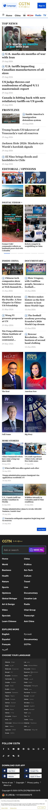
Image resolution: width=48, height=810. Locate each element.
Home (9, 15)
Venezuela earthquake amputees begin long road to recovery (23, 519)
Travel (27, 581)
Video (5, 609)
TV (44, 15)
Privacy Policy (4, 808)
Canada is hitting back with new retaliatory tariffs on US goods (23, 99)
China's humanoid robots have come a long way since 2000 (12, 459)
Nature (5, 581)
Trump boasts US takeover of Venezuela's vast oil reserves (20, 131)
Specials (6, 615)
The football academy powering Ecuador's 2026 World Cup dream (35, 319)
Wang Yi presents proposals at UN (12, 318)
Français (6, 644)
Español (6, 639)
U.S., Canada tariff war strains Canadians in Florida (11, 499)
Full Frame (6, 434)
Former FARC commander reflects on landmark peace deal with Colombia (12, 247)
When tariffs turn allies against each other (21, 468)
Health (5, 575)
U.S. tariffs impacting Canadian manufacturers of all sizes (23, 70)
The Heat (5, 391)
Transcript (29, 615)
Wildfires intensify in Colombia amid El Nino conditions (34, 499)
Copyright (20, 782)
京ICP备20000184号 (31, 790)
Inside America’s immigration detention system (33, 117)
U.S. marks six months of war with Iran (23, 55)
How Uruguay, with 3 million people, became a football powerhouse (34, 282)
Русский (28, 634)
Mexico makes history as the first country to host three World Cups (34, 301)
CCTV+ (27, 644)
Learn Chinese (9, 621)
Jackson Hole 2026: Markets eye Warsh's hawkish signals (22, 145)
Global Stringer (9, 598)
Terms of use (7, 782)
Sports (5, 587)
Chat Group (30, 609)
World (5, 564)
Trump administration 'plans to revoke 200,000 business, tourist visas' (21, 510)
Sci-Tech (28, 570)
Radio (38, 15)
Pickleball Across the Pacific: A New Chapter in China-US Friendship (12, 301)
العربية (5, 649)
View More (41, 529)
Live (31, 15)
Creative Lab (30, 598)
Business (6, 570)
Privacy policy (33, 782)
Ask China (29, 621)
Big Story (28, 434)
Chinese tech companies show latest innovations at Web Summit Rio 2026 (12, 282)
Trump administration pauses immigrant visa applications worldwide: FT (20, 476)
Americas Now (31, 391)
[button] (39, 49)
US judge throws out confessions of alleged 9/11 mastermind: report (20, 85)
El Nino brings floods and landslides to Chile (19, 158)
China (18, 15)
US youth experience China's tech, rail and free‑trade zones (33, 459)
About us (7, 785)
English (5, 634)
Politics (28, 564)
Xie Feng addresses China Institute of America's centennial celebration (12, 335)
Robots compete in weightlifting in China (33, 245)
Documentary (31, 593)
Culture (27, 575)
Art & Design (8, 604)
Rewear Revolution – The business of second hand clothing (35, 338)
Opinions (6, 593)
